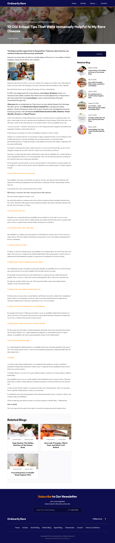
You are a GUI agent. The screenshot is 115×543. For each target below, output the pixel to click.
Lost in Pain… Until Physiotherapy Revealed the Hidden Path (96, 107)
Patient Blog (46, 528)
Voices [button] (92, 3)
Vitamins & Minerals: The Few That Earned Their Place (96, 119)
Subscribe (74, 510)
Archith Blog (35, 528)
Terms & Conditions (93, 528)
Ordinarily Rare (16, 3)
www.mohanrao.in (65, 538)
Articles (83, 3)
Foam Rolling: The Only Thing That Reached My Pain (96, 131)
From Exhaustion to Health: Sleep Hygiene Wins (22, 474)
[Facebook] (105, 519)
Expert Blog (58, 528)
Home (74, 3)
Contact (104, 3)
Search (99, 54)
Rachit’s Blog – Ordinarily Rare (58, 400)
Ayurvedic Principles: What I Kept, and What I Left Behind (56, 445)
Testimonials (69, 528)
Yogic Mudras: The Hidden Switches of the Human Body (23, 445)
